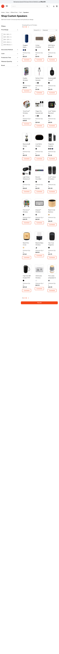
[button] (9, 30)
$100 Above (6, 45)
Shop (7, 12)
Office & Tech (14, 12)
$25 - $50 (6, 37)
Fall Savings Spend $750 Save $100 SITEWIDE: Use (29, 1)
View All (39, 302)
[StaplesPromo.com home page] (2, 6)
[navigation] (28, 27)
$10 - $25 (6, 34)
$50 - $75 (6, 39)
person (54, 6)
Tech (20, 12)
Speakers (26, 12)
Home (3, 12)
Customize (27, 59)
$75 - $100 (6, 42)
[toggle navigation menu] (6, 6)
